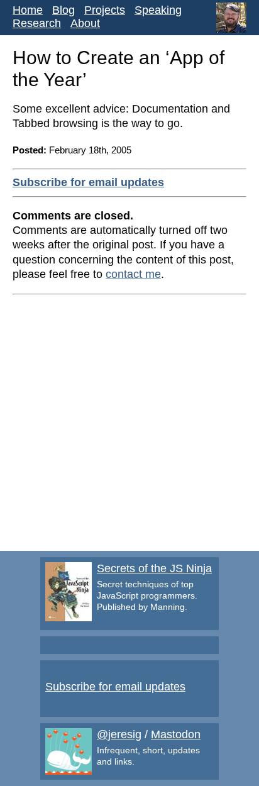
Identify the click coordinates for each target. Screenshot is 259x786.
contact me (133, 274)
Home (28, 10)
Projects (104, 10)
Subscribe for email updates (88, 182)
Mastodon (176, 734)
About (85, 23)
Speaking (158, 10)
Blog (63, 10)
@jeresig (119, 734)
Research (37, 23)
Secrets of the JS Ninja (154, 568)
